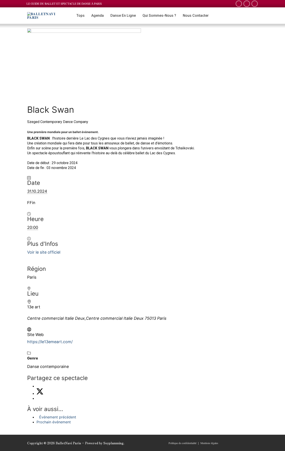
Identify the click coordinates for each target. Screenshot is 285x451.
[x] (239, 3)
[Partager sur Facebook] (38, 386)
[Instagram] (254, 3)
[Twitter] (241, 443)
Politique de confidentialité (182, 443)
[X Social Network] (40, 393)
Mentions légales (209, 443)
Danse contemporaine (48, 366)
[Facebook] (246, 3)
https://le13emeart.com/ (50, 341)
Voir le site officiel (43, 252)
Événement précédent (57, 417)
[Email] (38, 398)
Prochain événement (54, 422)
